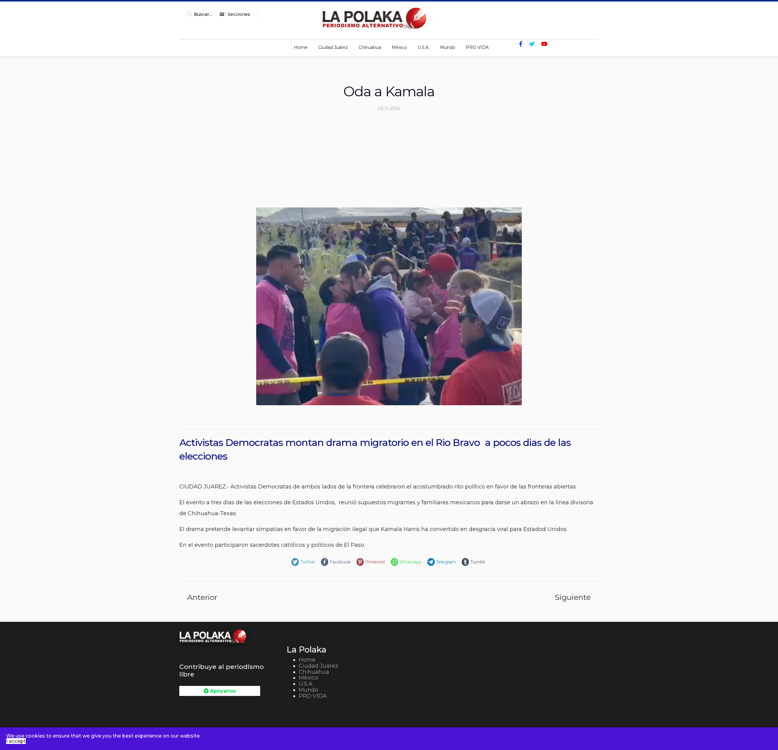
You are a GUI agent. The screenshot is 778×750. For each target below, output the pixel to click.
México (399, 47)
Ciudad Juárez (333, 47)
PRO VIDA (477, 47)
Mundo (447, 47)
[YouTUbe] (544, 44)
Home (301, 47)
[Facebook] (520, 44)
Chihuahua (370, 47)
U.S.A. (423, 47)
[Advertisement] (389, 161)
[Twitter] (532, 44)
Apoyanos (222, 691)
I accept (16, 741)
